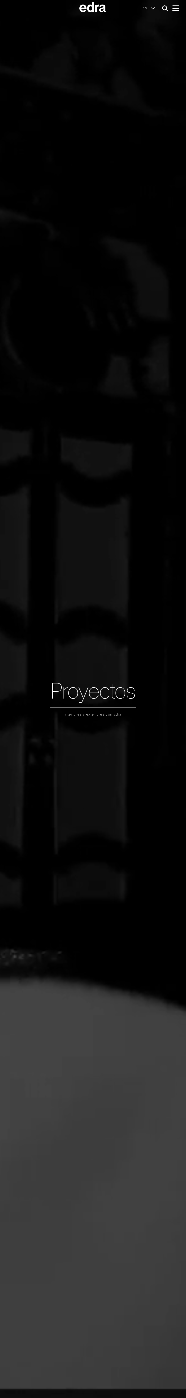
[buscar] (165, 8)
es (145, 8)
